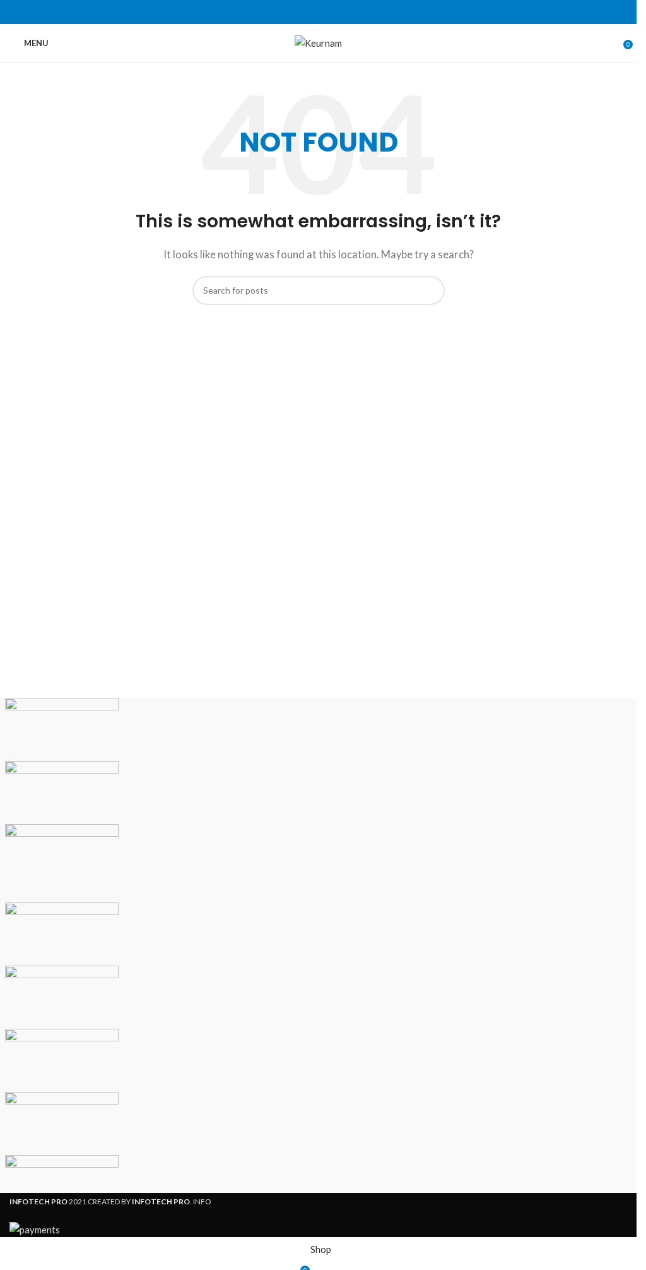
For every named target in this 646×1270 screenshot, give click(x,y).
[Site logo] (318, 41)
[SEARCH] (430, 290)
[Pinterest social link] (318, 12)
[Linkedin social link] (333, 12)
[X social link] (303, 12)
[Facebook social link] (288, 12)
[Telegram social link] (348, 12)
